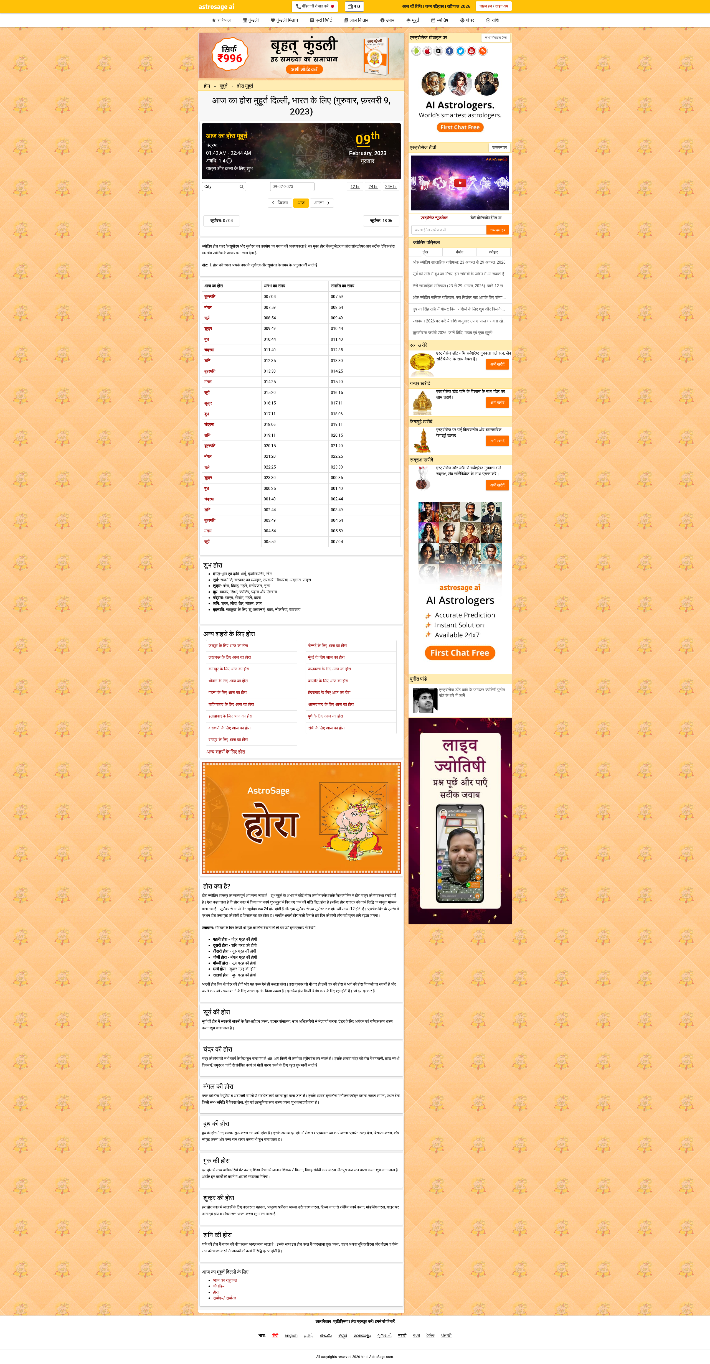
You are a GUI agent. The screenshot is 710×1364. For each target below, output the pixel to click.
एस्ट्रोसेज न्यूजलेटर (434, 217)
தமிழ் (308, 1335)
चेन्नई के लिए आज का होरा (327, 645)
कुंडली (250, 20)
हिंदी (275, 1335)
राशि (492, 20)
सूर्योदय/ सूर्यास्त (224, 1298)
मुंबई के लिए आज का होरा (326, 657)
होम (207, 86)
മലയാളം (362, 1335)
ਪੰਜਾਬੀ (446, 1335)
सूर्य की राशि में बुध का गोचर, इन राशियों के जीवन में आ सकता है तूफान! (462, 273)
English (291, 1335)
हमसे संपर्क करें (385, 1321)
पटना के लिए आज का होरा (228, 692)
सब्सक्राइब (499, 147)
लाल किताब (356, 20)
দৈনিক (431, 1335)
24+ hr (391, 186)
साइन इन (486, 6)
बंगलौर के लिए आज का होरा (328, 680)
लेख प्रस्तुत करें (362, 1321)
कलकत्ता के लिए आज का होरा (329, 668)
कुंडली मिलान (284, 20)
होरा (216, 1292)
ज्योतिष (439, 20)
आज (301, 202)
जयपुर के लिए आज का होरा (228, 645)
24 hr (373, 186)
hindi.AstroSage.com (377, 1357)
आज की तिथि (412, 6)
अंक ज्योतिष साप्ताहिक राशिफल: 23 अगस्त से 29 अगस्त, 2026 (459, 262)
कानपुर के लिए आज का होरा (229, 668)
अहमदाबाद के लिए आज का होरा (331, 704)
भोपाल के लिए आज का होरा (228, 680)
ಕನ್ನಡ (342, 1335)
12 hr (355, 186)
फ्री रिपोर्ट (321, 20)
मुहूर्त (412, 20)
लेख (425, 252)
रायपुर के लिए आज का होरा (228, 739)
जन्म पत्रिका (434, 6)
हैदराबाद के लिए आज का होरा (329, 692)
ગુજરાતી (384, 1335)
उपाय (387, 20)
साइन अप (501, 6)
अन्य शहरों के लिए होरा (225, 752)
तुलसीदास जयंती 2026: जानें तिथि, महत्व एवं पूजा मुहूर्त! (453, 332)
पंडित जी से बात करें (313, 6)
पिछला (283, 202)
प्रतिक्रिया (341, 1321)
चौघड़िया (219, 1286)
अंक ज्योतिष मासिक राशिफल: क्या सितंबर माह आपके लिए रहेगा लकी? (462, 297)
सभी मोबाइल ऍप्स (496, 37)
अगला (319, 202)
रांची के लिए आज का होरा (326, 728)
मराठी (402, 1335)
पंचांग (459, 252)
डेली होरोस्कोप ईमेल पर (485, 217)
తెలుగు (326, 1335)
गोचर (467, 20)
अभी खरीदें (497, 364)
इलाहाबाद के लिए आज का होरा (230, 716)
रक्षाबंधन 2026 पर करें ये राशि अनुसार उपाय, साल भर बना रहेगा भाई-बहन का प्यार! (462, 321)
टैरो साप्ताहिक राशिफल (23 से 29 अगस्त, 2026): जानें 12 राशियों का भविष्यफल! (462, 285)
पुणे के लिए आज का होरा (325, 716)
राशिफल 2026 (458, 6)
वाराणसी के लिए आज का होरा (229, 728)
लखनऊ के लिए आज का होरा (230, 657)
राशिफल (221, 20)
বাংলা (416, 1335)
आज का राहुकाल (225, 1280)
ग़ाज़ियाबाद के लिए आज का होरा (231, 704)
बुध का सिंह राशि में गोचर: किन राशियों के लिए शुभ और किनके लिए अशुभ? (462, 309)
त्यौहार (493, 252)
